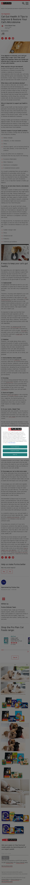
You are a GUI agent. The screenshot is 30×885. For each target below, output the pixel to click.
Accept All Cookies (15, 450)
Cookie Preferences (15, 446)
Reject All (15, 454)
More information (11, 442)
